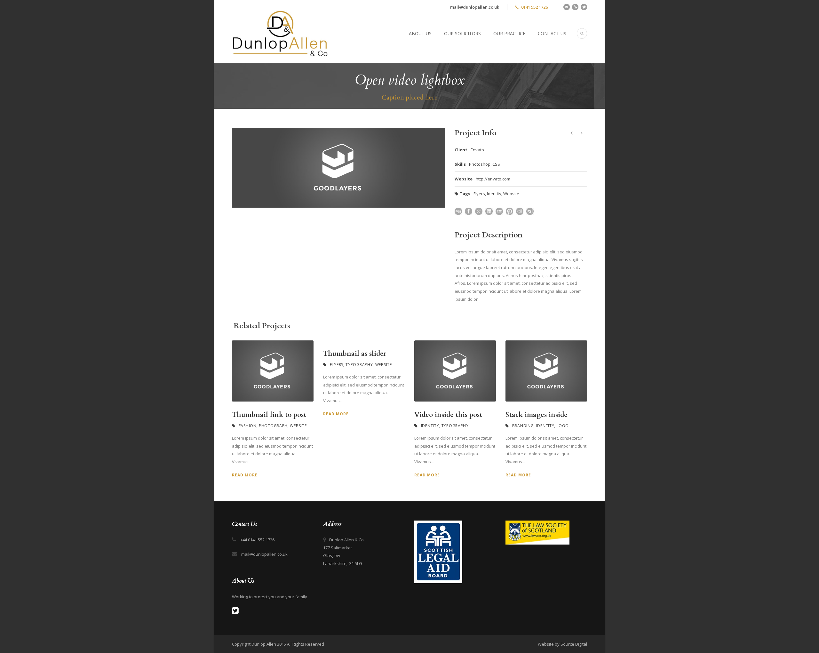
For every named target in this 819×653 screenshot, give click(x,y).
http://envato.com (493, 179)
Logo (563, 425)
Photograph (273, 425)
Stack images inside (536, 414)
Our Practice (509, 33)
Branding (523, 425)
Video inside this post (448, 414)
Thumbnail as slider (354, 353)
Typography (359, 364)
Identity (494, 193)
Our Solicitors (462, 33)
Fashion (248, 425)
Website (511, 193)
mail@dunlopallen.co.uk (474, 7)
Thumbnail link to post (269, 414)
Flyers (479, 193)
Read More (245, 475)
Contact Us (552, 33)
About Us (420, 33)
